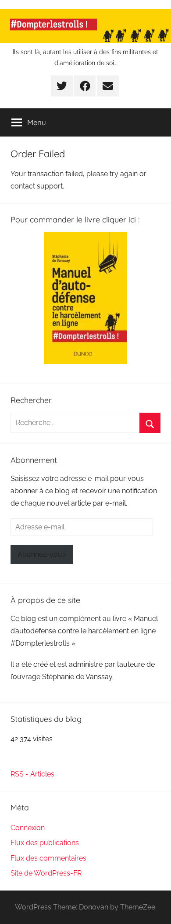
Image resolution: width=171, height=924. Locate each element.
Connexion (28, 828)
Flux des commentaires (48, 858)
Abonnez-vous (42, 554)
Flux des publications (45, 843)
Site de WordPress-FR (46, 873)
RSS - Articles (32, 774)
